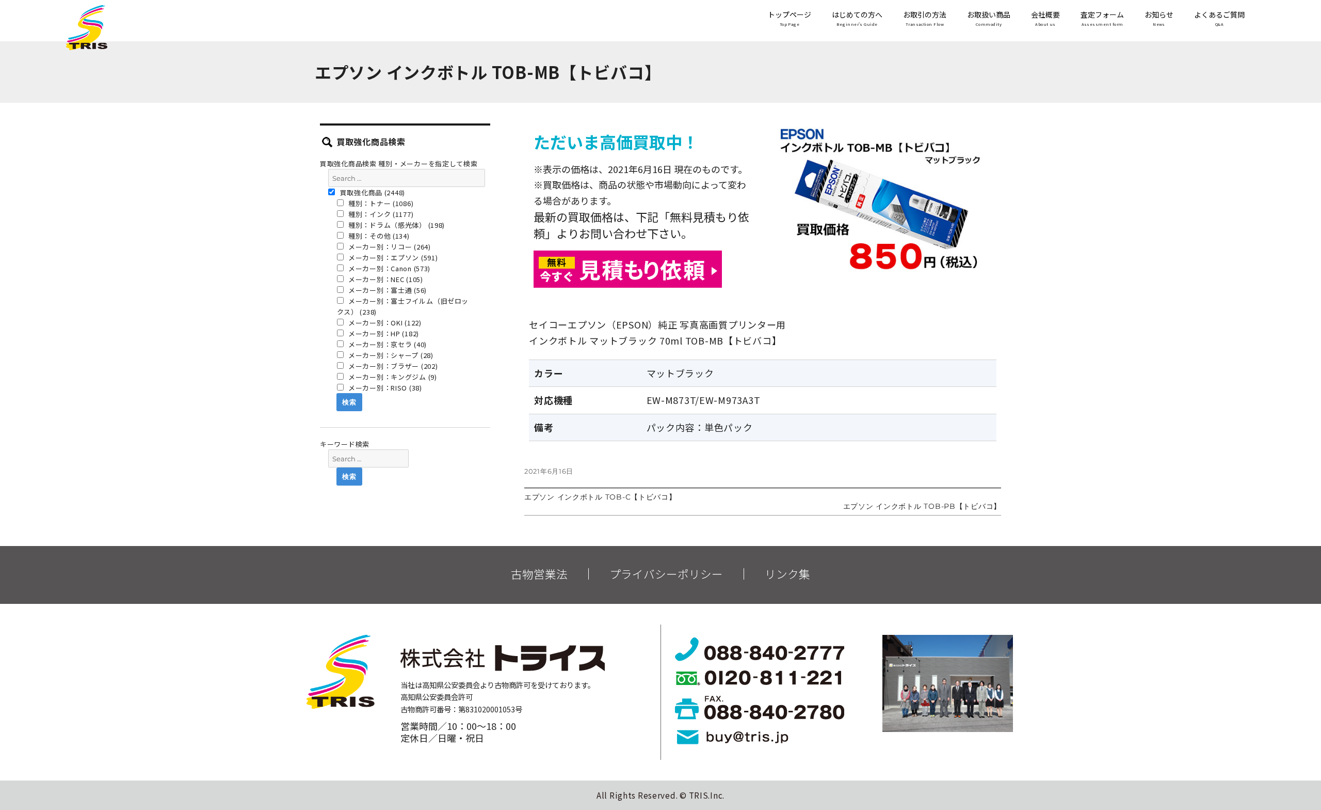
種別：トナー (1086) (379, 203)
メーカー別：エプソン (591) (392, 257)
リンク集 (787, 574)
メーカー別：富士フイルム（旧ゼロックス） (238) (403, 306)
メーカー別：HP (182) (382, 333)
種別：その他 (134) (377, 236)
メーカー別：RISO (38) (384, 388)
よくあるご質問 (1219, 18)
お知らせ (1159, 18)
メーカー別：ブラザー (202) (392, 366)
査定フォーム (1102, 18)
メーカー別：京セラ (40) (386, 344)
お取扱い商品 (988, 18)
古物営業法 (539, 574)
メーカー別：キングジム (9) (391, 377)
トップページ (789, 18)
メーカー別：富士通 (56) (386, 290)
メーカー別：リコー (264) (388, 247)
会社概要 (1045, 18)
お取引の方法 (924, 18)
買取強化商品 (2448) (371, 192)
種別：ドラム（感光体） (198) (395, 225)
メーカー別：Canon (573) (388, 268)
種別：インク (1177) (379, 214)
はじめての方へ (857, 18)
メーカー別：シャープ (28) (389, 355)
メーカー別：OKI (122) (384, 323)
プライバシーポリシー (666, 574)
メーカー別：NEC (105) (384, 279)
